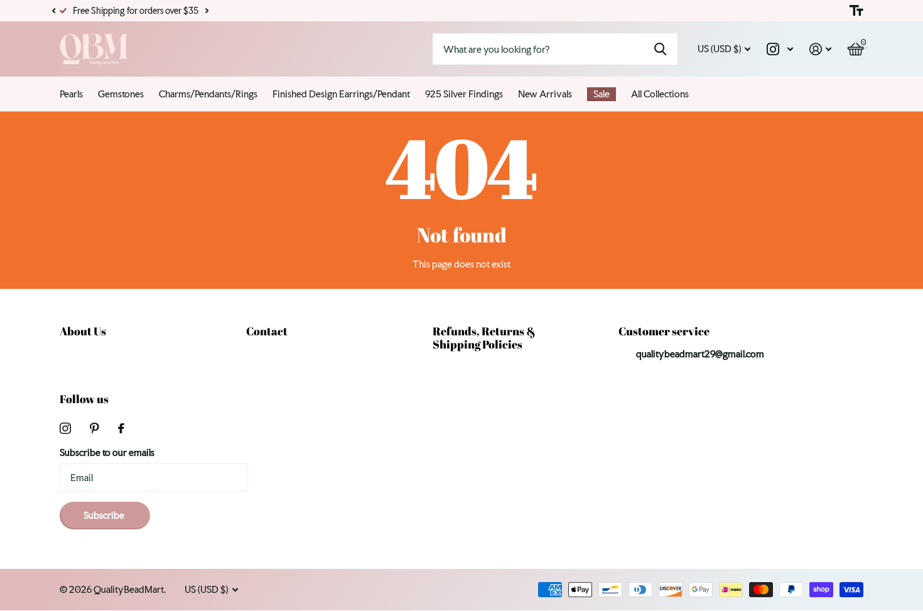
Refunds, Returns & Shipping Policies (484, 337)
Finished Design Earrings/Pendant (341, 94)
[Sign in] (820, 49)
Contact (267, 330)
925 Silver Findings (464, 94)
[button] (53, 10)
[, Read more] (780, 49)
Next (206, 11)
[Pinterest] (94, 428)
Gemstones (121, 94)
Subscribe (105, 515)
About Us (83, 330)
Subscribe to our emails (107, 452)
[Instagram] (65, 428)
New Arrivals (545, 94)
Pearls (71, 94)
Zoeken (660, 49)
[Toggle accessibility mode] (856, 11)
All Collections (660, 94)
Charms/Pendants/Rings (208, 94)
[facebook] (121, 428)
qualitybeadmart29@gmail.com (700, 354)
